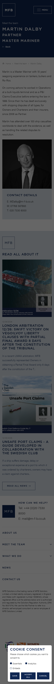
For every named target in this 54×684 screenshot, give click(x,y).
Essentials (17, 663)
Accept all (28, 676)
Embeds (16, 668)
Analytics (32, 663)
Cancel (43, 676)
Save (14, 676)
